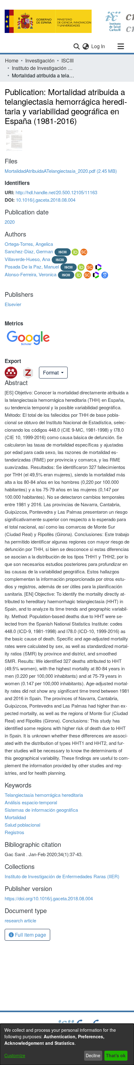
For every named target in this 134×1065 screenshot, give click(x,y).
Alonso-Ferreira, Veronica (30, 274)
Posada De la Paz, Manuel (32, 266)
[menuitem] (85, 46)
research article (20, 920)
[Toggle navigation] (120, 46)
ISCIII (67, 60)
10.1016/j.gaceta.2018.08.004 (45, 199)
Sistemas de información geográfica (41, 809)
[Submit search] (76, 46)
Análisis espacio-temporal (31, 802)
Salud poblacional (22, 824)
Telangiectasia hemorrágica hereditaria (44, 795)
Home (11, 60)
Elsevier (13, 304)
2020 (10, 221)
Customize (14, 1055)
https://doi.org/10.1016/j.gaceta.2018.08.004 (49, 898)
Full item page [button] (30, 934)
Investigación (40, 60)
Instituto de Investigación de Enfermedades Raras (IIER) (43, 67)
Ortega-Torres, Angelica (29, 244)
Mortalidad (15, 817)
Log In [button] (98, 46)
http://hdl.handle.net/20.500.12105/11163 (56, 192)
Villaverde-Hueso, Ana (27, 259)
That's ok (116, 1055)
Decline (93, 1055)
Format (51, 372)
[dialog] (67, 1044)
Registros (14, 832)
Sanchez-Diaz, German (29, 251)
